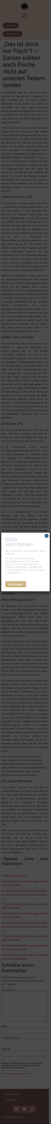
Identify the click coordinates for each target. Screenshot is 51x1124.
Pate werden (16, 584)
